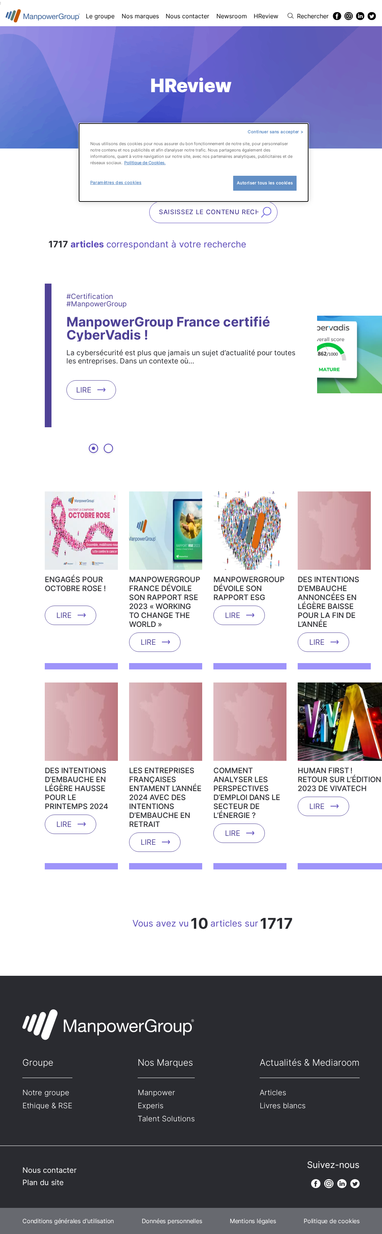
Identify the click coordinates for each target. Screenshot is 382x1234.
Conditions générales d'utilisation (68, 1221)
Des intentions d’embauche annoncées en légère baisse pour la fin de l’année (328, 602)
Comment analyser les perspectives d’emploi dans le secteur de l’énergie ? (246, 793)
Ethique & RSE (47, 1105)
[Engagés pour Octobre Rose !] (81, 533)
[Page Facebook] (337, 16)
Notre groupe (45, 1092)
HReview (266, 16)
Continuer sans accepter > (275, 131)
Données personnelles (172, 1221)
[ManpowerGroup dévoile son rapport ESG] (249, 533)
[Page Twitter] (371, 16)
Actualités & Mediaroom (310, 1062)
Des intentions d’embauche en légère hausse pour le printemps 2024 (76, 788)
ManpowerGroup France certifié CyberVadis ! (168, 327)
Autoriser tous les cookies (265, 182)
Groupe (37, 1062)
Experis (150, 1105)
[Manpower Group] (43, 15)
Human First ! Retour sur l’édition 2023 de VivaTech (339, 779)
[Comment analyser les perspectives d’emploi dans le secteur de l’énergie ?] (249, 724)
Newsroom (231, 16)
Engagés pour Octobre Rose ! (75, 584)
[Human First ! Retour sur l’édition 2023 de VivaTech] (340, 724)
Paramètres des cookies (116, 182)
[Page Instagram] (348, 16)
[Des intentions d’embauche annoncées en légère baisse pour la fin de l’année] (334, 533)
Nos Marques (165, 1062)
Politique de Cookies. (145, 162)
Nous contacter (187, 16)
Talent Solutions (166, 1118)
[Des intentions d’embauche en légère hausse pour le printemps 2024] (81, 724)
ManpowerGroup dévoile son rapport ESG (249, 588)
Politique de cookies (332, 1221)
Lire (83, 389)
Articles (273, 1092)
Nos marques (140, 16)
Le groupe (100, 16)
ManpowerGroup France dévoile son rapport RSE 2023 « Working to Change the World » (164, 602)
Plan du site (43, 1182)
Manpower (156, 1092)
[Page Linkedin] (360, 16)
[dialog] (193, 162)
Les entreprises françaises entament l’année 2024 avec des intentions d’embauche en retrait (165, 797)
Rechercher (313, 16)
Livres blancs (283, 1105)
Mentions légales (253, 1221)
